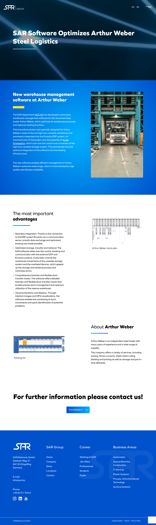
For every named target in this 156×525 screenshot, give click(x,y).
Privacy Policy (136, 521)
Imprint (127, 521)
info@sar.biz (19, 480)
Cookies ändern (117, 521)
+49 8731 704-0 (22, 492)
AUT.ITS (39, 114)
